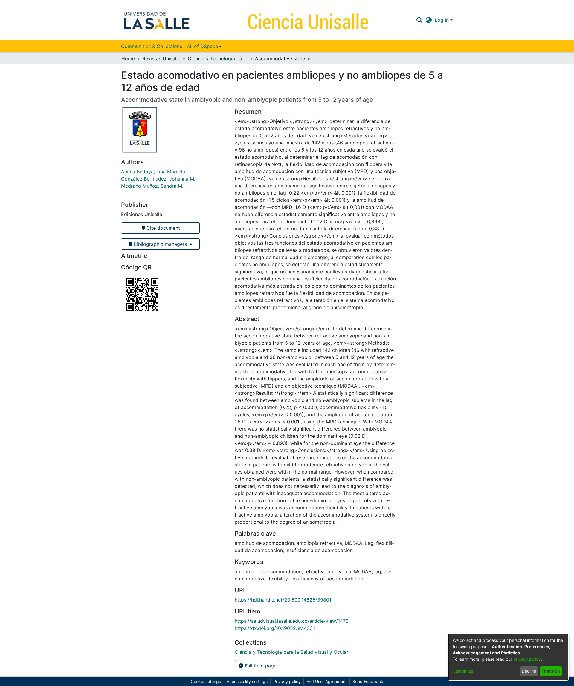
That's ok (550, 670)
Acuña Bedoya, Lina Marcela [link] (153, 172)
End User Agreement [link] (326, 681)
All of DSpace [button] (202, 46)
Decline (529, 670)
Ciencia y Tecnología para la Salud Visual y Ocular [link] (218, 58)
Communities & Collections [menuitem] (151, 46)
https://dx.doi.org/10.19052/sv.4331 (275, 628)
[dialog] (508, 657)
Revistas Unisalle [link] (161, 58)
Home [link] (128, 58)
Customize (463, 670)
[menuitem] (204, 46)
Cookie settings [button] (206, 681)
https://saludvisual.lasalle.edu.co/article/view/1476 (292, 621)
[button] (419, 20)
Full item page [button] (260, 666)
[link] (291, 652)
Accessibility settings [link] (247, 681)
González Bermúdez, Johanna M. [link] (158, 179)
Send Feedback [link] (367, 681)
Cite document (162, 228)
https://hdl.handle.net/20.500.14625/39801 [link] (283, 600)
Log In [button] (442, 20)
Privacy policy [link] (287, 681)
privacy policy (527, 659)
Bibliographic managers (160, 244)
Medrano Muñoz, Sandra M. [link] (152, 186)
